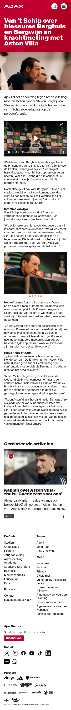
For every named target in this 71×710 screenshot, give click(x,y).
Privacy (41, 571)
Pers (7, 583)
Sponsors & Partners (17, 567)
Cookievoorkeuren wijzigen (48, 589)
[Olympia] (36, 693)
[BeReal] (7, 661)
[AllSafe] (49, 693)
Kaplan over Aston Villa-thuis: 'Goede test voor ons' (33, 492)
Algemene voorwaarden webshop (52, 608)
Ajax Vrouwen (45, 551)
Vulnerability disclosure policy (51, 581)
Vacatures (43, 563)
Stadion (9, 542)
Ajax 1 (40, 542)
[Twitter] (7, 653)
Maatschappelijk (14, 575)
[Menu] (64, 6)
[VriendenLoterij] (25, 685)
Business (10, 571)
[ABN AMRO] (32, 678)
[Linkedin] (48, 653)
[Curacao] (10, 685)
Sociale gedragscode (50, 614)
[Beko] (16, 700)
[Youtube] (31, 653)
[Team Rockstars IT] (10, 693)
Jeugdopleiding (14, 555)
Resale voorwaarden (49, 602)
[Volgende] (59, 273)
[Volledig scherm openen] (65, 86)
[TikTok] (40, 653)
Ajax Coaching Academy (13, 561)
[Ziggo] (9, 678)
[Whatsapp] (14, 661)
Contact (9, 595)
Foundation (11, 579)
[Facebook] (23, 653)
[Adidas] (20, 678)
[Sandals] (41, 685)
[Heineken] (6, 700)
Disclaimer (43, 575)
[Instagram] (15, 653)
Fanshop (42, 567)
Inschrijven (14, 638)
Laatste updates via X (17, 600)
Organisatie (11, 547)
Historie (9, 551)
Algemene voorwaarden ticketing (52, 596)
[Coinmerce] (24, 693)
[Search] (54, 6)
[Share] (65, 516)
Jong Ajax (43, 547)
